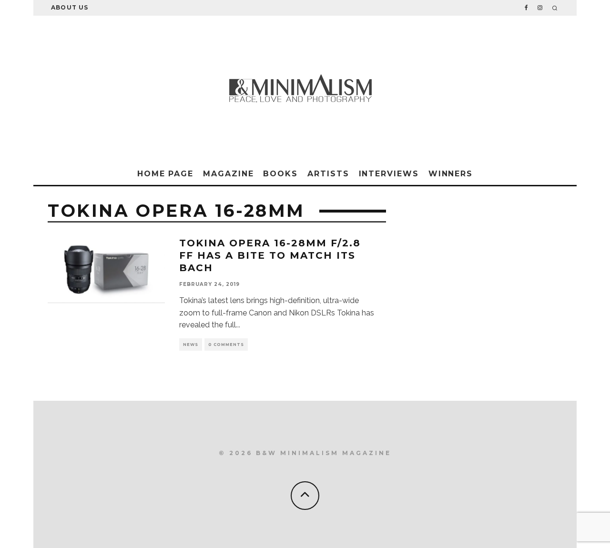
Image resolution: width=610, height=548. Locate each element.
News (190, 344)
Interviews (389, 173)
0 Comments (226, 344)
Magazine (228, 173)
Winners (450, 173)
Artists (328, 173)
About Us (70, 7)
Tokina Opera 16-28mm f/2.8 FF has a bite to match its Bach (270, 255)
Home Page (165, 173)
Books (280, 173)
